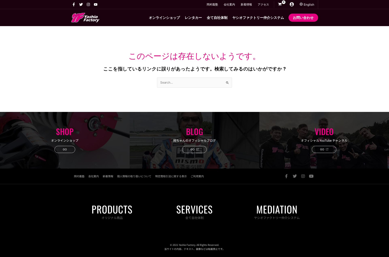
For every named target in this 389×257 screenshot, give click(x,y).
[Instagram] (88, 4)
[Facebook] (74, 4)
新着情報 (108, 176)
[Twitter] (81, 4)
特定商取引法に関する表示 (171, 176)
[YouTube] (95, 4)
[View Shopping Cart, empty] (279, 4)
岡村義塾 (79, 176)
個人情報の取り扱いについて (134, 176)
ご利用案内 (197, 176)
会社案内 (93, 176)
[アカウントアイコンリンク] (292, 4)
